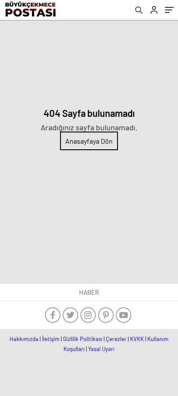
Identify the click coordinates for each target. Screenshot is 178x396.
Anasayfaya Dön (89, 141)
